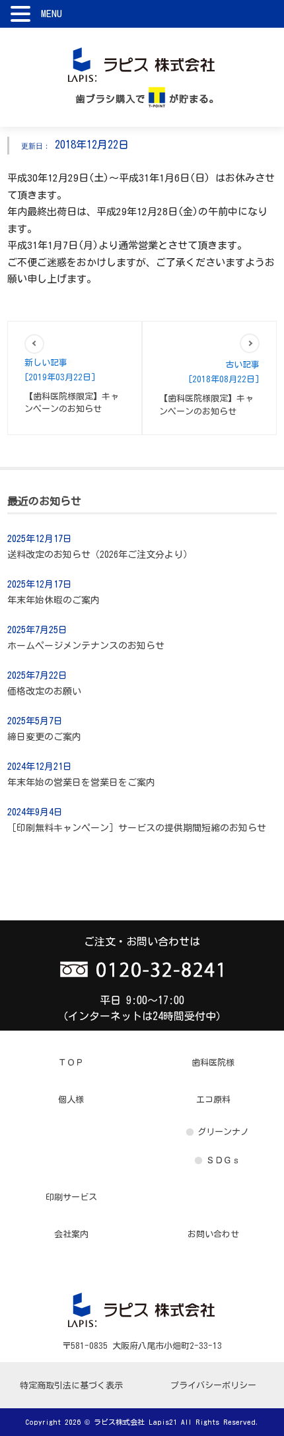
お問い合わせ (213, 1234)
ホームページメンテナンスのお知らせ (85, 645)
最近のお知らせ (44, 501)
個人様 (71, 1099)
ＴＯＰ (71, 1062)
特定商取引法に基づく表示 (71, 1385)
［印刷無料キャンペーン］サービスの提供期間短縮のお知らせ (136, 828)
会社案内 (71, 1234)
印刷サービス (71, 1197)
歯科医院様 (213, 1062)
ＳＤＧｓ (223, 1160)
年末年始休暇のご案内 (53, 600)
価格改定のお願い (44, 691)
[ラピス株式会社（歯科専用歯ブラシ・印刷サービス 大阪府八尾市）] (142, 63)
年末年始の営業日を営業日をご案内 (81, 782)
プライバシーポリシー (213, 1385)
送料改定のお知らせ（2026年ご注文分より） (99, 554)
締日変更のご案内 (44, 736)
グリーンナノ (223, 1132)
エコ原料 (213, 1099)
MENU (51, 13)
